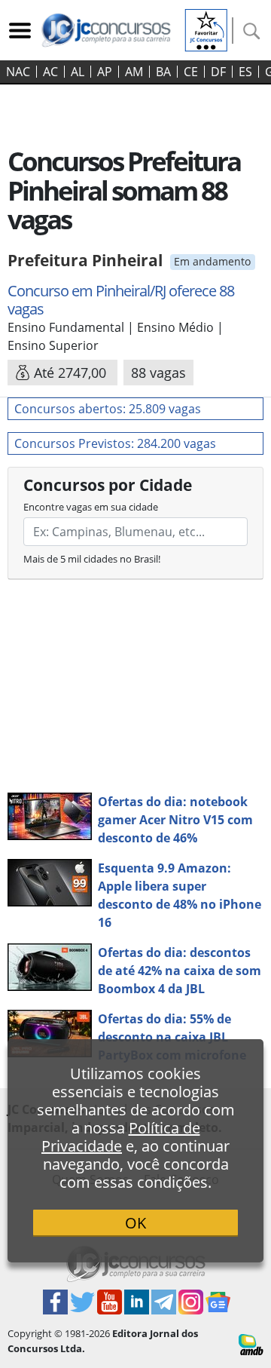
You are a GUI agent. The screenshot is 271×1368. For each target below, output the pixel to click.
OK (135, 1223)
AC (50, 72)
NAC (18, 72)
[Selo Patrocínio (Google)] (206, 28)
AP (104, 72)
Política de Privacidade (120, 1137)
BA (163, 72)
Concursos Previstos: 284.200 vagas (115, 443)
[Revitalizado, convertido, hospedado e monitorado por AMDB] (251, 1343)
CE (191, 72)
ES (245, 72)
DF (218, 72)
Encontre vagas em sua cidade (90, 507)
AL (77, 72)
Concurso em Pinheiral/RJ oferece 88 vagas (121, 300)
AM (134, 72)
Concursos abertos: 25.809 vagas (107, 408)
